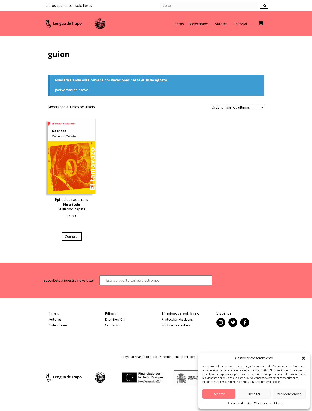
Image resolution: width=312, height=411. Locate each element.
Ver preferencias (289, 394)
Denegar (254, 394)
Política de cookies (175, 325)
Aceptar (219, 394)
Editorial (240, 23)
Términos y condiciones (268, 403)
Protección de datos (240, 403)
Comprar (72, 236)
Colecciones (199, 23)
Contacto (112, 325)
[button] (303, 358)
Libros (179, 23)
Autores (221, 23)
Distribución (115, 319)
